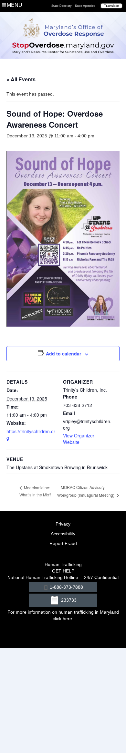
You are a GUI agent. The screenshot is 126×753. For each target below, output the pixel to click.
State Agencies (85, 5)
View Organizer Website (78, 438)
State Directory (61, 5)
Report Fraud (63, 543)
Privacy (63, 524)
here (67, 618)
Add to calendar (63, 353)
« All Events (21, 79)
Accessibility (63, 533)
